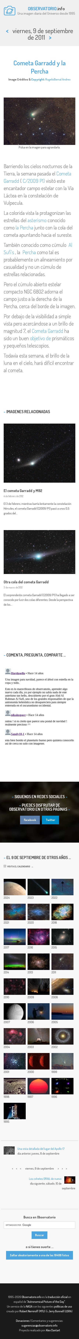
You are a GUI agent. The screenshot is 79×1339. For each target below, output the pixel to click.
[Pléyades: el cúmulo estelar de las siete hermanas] (39, 912)
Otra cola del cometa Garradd (26, 581)
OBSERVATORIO (42, 8)
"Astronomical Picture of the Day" (46, 1302)
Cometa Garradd (47, 331)
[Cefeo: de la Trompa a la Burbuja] (15, 986)
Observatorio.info (32, 1297)
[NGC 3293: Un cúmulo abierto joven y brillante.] (15, 1061)
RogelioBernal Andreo (58, 79)
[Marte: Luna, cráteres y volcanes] (15, 887)
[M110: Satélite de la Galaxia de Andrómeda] (62, 986)
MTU (42, 1311)
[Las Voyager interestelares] (62, 887)
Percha (29, 252)
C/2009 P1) (34, 180)
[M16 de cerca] (15, 912)
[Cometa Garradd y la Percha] (62, 961)
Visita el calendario (18, 866)
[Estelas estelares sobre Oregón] (39, 986)
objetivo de (40, 338)
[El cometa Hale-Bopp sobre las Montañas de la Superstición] (62, 1061)
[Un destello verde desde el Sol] (39, 1086)
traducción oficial (58, 1297)
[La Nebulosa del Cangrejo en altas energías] (62, 1086)
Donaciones (23, 1321)
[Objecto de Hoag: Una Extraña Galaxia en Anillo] (62, 1036)
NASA (29, 1306)
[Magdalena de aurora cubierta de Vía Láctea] (15, 961)
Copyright (37, 79)
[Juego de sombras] (39, 1011)
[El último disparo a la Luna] (15, 1111)
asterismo (37, 220)
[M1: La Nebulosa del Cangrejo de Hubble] (62, 912)
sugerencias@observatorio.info (39, 1325)
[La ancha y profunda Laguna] (39, 937)
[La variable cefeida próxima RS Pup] (39, 961)
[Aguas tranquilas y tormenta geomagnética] (15, 937)
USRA (68, 1311)
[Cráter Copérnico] (15, 1086)
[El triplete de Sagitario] (15, 1036)
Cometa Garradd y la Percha (39, 67)
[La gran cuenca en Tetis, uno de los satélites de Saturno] (15, 1011)
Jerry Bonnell (56, 1311)
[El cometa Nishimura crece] (39, 887)
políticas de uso (63, 1306)
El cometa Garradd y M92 (23, 490)
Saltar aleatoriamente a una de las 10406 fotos (39, 1255)
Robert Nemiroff (28, 1311)
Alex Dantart (53, 1330)
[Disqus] (39, 712)
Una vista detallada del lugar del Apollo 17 (41, 1149)
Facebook (30, 820)
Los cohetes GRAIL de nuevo (45, 1179)
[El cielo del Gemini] (39, 1036)
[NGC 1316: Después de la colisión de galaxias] (62, 937)
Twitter (50, 820)
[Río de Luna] (62, 1011)
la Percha (24, 227)
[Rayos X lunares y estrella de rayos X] (39, 1061)
